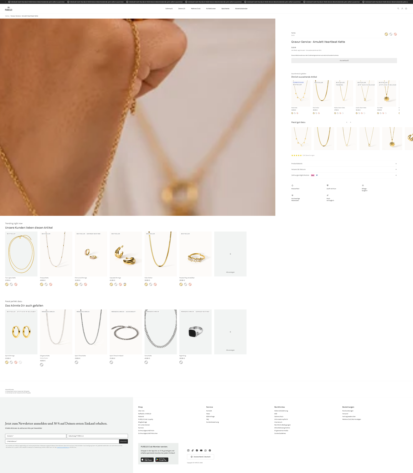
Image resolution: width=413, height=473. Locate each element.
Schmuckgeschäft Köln (146, 431)
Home (7, 16)
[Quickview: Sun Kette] (392, 138)
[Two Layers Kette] (21, 254)
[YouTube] (201, 450)
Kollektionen (211, 9)
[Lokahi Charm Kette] (365, 93)
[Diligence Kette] (56, 331)
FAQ (207, 419)
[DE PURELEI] (8, 8)
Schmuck (169, 9)
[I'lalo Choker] (322, 93)
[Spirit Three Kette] (91, 331)
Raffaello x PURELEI (144, 414)
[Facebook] (197, 450)
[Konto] (402, 8)
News (208, 414)
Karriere (141, 428)
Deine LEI (181, 9)
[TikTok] (192, 450)
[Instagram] (188, 450)
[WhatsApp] (205, 450)
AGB (275, 414)
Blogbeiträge (142, 422)
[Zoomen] (137, 205)
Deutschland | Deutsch (202, 457)
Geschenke (225, 9)
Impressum (278, 422)
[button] (398, 8)
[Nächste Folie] (351, 122)
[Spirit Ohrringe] (21, 331)
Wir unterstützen (144, 425)
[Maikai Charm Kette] (343, 93)
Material (141, 416)
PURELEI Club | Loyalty (145, 419)
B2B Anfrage (210, 416)
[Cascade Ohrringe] (126, 254)
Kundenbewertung (212, 422)
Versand (345, 414)
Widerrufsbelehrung (281, 411)
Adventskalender (241, 9)
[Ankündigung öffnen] (206, 2)
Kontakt (209, 411)
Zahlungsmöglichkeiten (300, 175)
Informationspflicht (281, 419)
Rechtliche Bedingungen (282, 425)
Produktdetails (296, 164)
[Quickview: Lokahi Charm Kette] (369, 138)
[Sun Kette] (386, 93)
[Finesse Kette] (56, 254)
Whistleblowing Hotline (282, 428)
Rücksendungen (347, 411)
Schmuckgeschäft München (148, 433)
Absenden (123, 441)
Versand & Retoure (298, 169)
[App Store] (147, 460)
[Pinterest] (210, 450)
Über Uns (141, 411)
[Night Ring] (195, 331)
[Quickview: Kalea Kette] (301, 138)
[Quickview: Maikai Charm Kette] (347, 138)
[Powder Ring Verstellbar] (195, 254)
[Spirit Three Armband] (126, 331)
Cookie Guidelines (280, 433)
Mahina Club (195, 9)
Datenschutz (278, 416)
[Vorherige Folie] (347, 122)
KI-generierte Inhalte (281, 431)
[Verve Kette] (161, 331)
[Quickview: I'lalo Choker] (324, 138)
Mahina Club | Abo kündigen (351, 419)
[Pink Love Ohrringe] (91, 254)
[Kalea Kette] (300, 93)
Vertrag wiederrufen (349, 416)
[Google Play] (161, 460)
